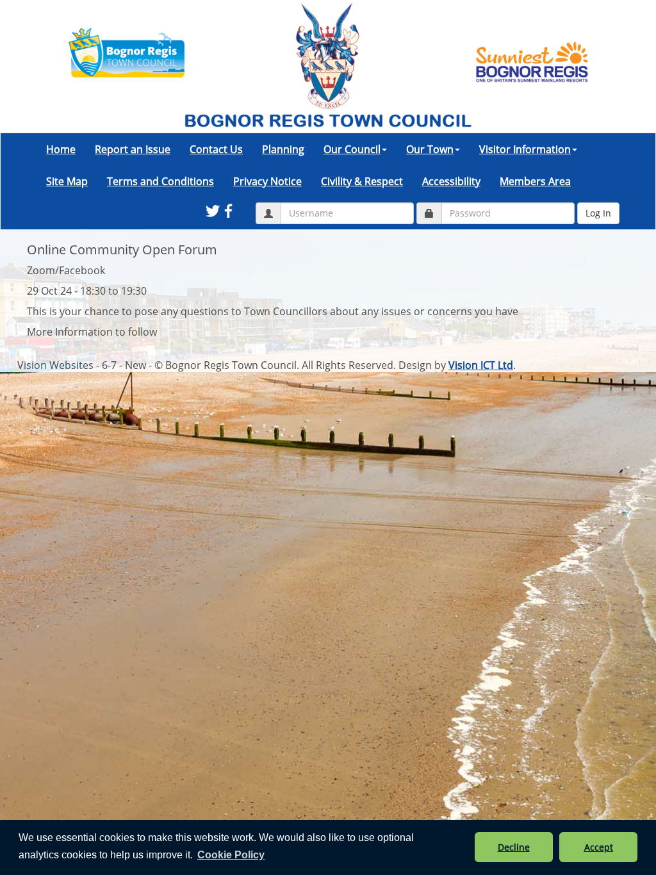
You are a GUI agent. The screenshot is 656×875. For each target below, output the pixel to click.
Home (61, 149)
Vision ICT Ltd (480, 365)
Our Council (352, 149)
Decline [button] (514, 847)
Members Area (535, 181)
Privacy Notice (267, 181)
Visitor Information (525, 149)
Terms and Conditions (160, 181)
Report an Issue (132, 149)
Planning (283, 149)
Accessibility (451, 181)
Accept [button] (598, 847)
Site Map (67, 181)
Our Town (430, 149)
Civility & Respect (362, 181)
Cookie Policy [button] (231, 854)
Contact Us (216, 149)
